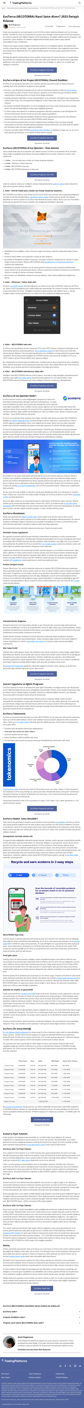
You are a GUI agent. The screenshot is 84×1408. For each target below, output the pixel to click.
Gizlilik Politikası (62, 1377)
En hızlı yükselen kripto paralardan (15, 1032)
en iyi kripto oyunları (49, 544)
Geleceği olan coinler (11, 789)
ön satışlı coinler (23, 722)
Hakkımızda (60, 1374)
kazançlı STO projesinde (14, 666)
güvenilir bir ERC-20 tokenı (40, 130)
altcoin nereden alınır (29, 517)
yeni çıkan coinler (25, 378)
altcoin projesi (71, 90)
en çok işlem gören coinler (35, 1145)
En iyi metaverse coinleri (44, 351)
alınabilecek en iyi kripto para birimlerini (59, 262)
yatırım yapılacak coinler (21, 420)
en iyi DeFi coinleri (16, 286)
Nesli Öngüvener (25, 1337)
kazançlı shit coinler (28, 994)
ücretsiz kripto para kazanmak (67, 978)
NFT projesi (75, 581)
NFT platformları (16, 560)
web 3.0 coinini (58, 184)
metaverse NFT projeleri (12, 1233)
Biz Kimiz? (5, 1374)
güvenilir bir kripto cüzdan (39, 197)
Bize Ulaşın (6, 1377)
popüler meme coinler (17, 1256)
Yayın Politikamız (35, 1374)
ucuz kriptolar (60, 822)
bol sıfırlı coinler (72, 855)
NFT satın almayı (24, 1160)
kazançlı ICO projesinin (14, 1107)
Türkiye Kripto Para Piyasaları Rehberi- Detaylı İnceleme (22, 8)
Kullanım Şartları (35, 1377)
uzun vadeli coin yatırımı (35, 641)
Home (3, 8)
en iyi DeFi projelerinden (27, 486)
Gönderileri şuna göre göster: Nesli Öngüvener (34, 1349)
